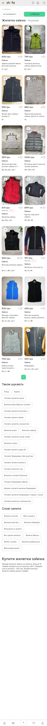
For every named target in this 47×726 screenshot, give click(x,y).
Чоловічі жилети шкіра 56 (15, 450)
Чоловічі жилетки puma (14, 398)
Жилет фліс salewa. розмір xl (10, 115)
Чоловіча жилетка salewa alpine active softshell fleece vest (32, 64)
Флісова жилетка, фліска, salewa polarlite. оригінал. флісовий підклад (34, 316)
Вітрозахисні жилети (13, 529)
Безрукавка (29, 366)
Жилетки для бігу (11, 522)
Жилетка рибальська (31, 542)
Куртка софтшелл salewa (31, 215)
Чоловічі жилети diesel (14, 417)
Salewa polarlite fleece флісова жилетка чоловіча (11, 64)
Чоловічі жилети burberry (15, 462)
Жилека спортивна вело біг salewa (10, 316)
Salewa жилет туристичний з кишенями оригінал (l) (11, 367)
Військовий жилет (12, 548)
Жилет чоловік (10, 542)
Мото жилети (29, 516)
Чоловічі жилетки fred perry (16, 411)
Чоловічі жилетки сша (13, 469)
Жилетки (7, 9)
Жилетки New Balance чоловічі (17, 405)
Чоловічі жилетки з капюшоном (17, 501)
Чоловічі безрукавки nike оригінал (18, 456)
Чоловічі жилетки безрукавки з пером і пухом (23, 495)
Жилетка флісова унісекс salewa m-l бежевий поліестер (10, 165)
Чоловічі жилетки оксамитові (16, 424)
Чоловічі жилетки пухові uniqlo (17, 437)
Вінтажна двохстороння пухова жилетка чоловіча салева (34, 165)
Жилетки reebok (29, 430)
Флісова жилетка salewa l (12, 266)
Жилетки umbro (10, 443)
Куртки (17, 392)
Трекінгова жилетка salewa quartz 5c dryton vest (34, 115)
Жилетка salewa (8, 217)
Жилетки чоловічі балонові (15, 475)
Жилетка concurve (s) (33, 267)
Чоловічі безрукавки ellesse (16, 482)
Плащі (6, 392)
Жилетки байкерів (32, 522)
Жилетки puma (10, 430)
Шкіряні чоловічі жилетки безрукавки (20, 488)
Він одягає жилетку (12, 535)
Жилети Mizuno (32, 535)
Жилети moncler (11, 516)
